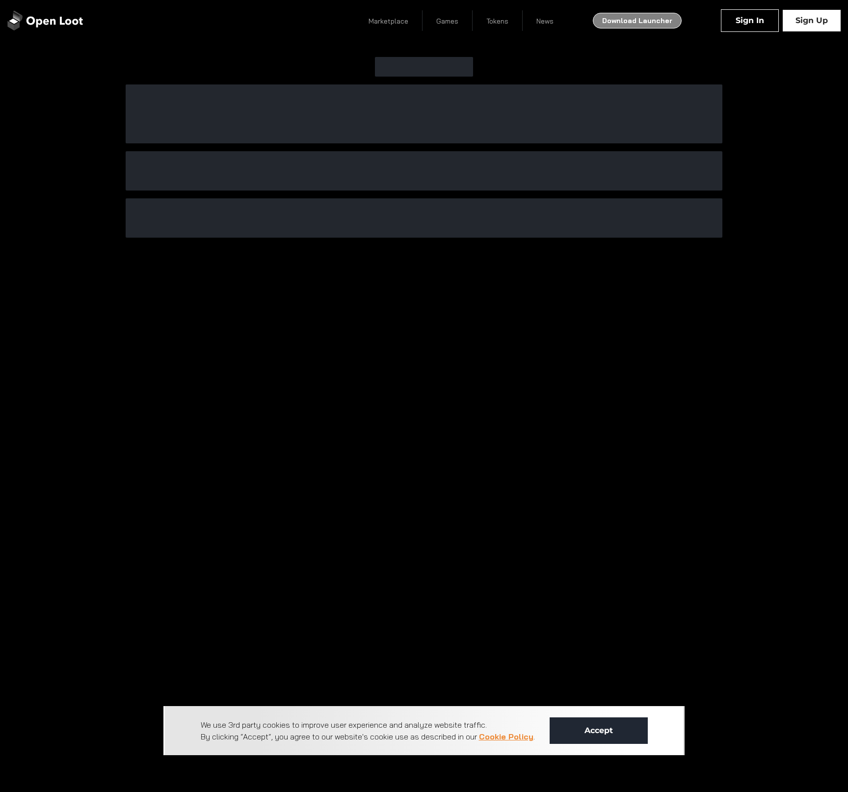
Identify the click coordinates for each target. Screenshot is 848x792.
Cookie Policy (506, 736)
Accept (598, 730)
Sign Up (811, 20)
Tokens (497, 21)
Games (447, 21)
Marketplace (388, 21)
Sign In (750, 20)
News (545, 21)
